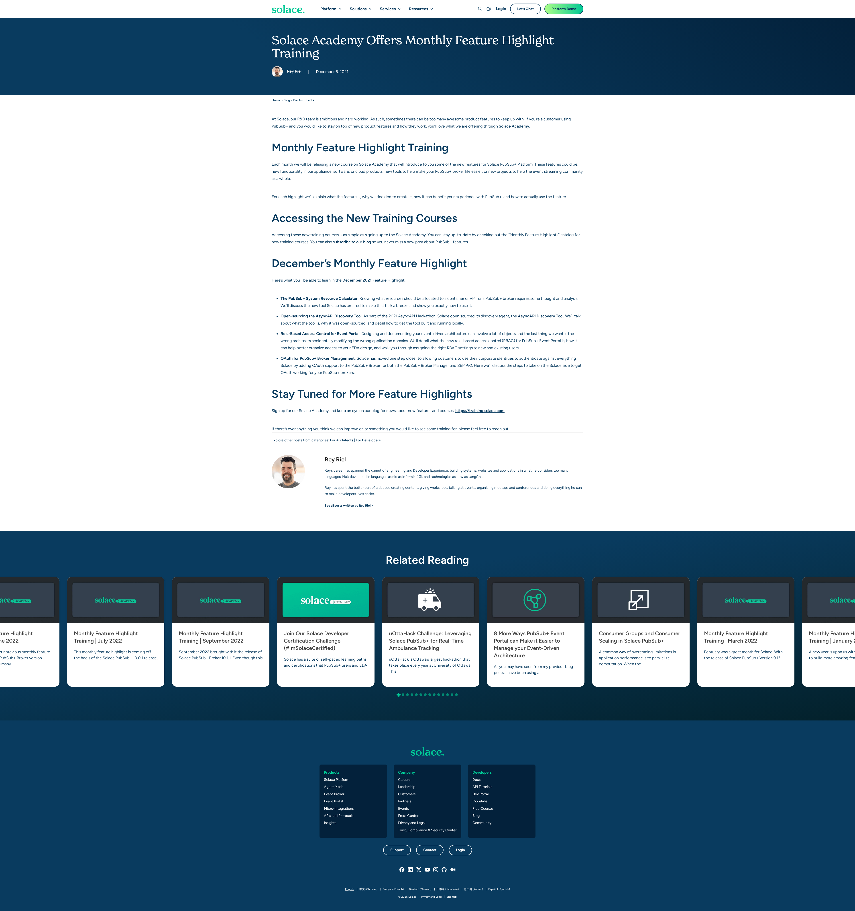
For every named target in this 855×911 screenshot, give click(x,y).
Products (332, 772)
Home (276, 100)
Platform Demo (564, 9)
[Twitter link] (419, 870)
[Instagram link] (436, 870)
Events (403, 808)
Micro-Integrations (339, 808)
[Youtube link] (427, 870)
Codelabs (479, 801)
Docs (476, 779)
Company (406, 772)
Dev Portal (480, 794)
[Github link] (444, 870)
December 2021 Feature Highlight (373, 280)
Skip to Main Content (22, 4)
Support (397, 850)
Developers (482, 772)
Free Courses (482, 808)
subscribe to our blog (352, 241)
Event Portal (333, 801)
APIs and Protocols (338, 816)
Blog (287, 100)
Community (481, 823)
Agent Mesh (333, 787)
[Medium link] (453, 870)
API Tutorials (482, 787)
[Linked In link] (410, 870)
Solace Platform (336, 779)
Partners (404, 801)
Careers (404, 779)
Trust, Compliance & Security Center (427, 830)
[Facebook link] (402, 870)
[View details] (288, 9)
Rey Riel (293, 71)
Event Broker (334, 794)
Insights (330, 823)
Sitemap (452, 896)
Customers (406, 794)
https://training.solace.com (480, 410)
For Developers (368, 440)
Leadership (406, 787)
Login (501, 8)
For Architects (303, 100)
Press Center (408, 816)
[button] (339, 7)
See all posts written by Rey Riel (347, 505)
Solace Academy (514, 126)
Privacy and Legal (411, 823)
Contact (429, 850)
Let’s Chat (525, 9)
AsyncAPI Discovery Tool (540, 316)
